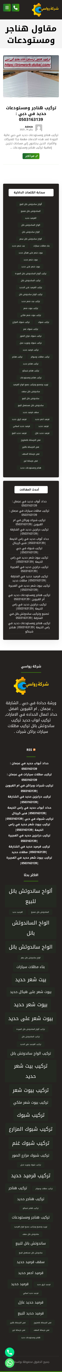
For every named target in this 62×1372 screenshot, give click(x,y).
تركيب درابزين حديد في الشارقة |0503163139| (29, 531)
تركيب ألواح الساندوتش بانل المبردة (30, 273)
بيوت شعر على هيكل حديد (31, 253)
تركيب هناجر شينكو (30, 371)
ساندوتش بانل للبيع (30, 398)
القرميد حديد (30, 218)
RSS (29, 750)
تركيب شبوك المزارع (21, 322)
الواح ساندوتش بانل (31, 232)
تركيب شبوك (43, 322)
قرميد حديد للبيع (19, 433)
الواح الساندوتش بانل (30, 225)
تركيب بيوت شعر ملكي (30, 315)
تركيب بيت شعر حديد (30, 301)
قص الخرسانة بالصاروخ (30, 440)
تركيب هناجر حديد (30, 364)
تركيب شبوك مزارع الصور (31, 336)
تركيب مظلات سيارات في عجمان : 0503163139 (29, 513)
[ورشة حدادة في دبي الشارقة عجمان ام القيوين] (45, 10)
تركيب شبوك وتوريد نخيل (31, 343)
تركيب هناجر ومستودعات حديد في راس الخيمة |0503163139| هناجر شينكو (29, 627)
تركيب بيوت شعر (30, 308)
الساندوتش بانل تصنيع (30, 211)
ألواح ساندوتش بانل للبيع (31, 204)
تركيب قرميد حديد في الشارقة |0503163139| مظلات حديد (29, 578)
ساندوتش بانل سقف (30, 391)
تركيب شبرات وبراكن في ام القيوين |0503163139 (29, 522)
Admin (29, 127)
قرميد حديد (43, 426)
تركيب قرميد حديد (31, 350)
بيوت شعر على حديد (30, 267)
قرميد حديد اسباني (21, 426)
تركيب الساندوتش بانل (30, 280)
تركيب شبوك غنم (30, 329)
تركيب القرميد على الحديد (30, 287)
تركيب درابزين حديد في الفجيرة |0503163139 (29, 569)
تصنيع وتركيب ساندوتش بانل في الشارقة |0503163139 (29, 616)
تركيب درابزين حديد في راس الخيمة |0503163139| (29, 606)
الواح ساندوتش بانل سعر (30, 239)
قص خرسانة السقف (30, 454)
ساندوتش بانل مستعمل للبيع (31, 405)
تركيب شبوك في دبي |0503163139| (29, 550)
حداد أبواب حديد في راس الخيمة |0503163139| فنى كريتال (29, 541)
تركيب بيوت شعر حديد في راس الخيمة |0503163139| (29, 560)
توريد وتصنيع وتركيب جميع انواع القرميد (30, 384)
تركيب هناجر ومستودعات (31, 378)
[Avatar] (38, 127)
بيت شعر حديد (18, 246)
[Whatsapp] (9, 1363)
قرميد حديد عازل (42, 433)
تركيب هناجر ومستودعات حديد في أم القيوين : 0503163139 (29, 597)
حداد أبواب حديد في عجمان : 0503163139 (29, 503)
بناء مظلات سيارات (41, 246)
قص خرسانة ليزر (31, 461)
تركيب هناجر (17, 357)
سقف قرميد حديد (31, 412)
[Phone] (9, 1352)
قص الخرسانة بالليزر (30, 447)
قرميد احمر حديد (42, 419)
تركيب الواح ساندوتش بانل (30, 294)
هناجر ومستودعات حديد (30, 468)
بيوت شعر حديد (31, 260)
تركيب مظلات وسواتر (40, 357)
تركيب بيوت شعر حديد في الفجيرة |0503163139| (29, 588)
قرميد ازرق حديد (19, 419)
